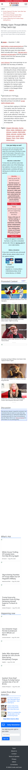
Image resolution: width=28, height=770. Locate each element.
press (13, 136)
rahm (22, 136)
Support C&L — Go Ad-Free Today (14, 1)
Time (17, 138)
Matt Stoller (21, 132)
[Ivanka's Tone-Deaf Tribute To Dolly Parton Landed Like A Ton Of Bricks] (11, 670)
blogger (8, 128)
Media (8, 134)
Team (14, 748)
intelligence (18, 130)
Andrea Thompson (6, 608)
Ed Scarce (4, 558)
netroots (13, 134)
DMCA (14, 762)
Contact (14, 754)
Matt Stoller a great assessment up (12, 46)
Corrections (14, 764)
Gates (12, 130)
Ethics (8, 130)
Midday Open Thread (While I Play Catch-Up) (14, 26)
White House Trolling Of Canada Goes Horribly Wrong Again (10, 554)
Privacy (14, 759)
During (21, 128)
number (19, 134)
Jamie (5, 42)
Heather (4, 662)
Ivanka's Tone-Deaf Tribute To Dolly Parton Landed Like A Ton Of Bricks (11, 681)
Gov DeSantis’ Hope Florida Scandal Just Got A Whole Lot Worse (9, 632)
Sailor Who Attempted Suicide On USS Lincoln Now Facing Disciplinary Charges (11, 656)
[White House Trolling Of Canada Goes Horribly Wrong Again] (11, 544)
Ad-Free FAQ (19, 243)
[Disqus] (14, 475)
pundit (18, 136)
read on (11, 90)
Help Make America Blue (11, 719)
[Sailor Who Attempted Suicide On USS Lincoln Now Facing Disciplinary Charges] (11, 646)
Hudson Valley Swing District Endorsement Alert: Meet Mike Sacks (13, 707)
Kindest (9, 264)
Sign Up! (5, 738)
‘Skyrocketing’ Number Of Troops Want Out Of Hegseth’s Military (11, 577)
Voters (22, 138)
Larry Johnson (5, 62)
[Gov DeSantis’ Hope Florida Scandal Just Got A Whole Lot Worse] (11, 621)
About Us (14, 751)
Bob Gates (15, 128)
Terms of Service (20, 418)
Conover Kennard (6, 637)
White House (10, 140)
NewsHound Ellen (6, 581)
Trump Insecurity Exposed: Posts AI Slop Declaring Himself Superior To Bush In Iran (11, 601)
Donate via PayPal (18, 260)
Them (13, 138)
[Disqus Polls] (14, 439)
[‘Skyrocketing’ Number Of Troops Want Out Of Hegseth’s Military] (11, 567)
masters (14, 132)
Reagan (8, 138)
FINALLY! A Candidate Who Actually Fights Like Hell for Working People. (14, 714)
